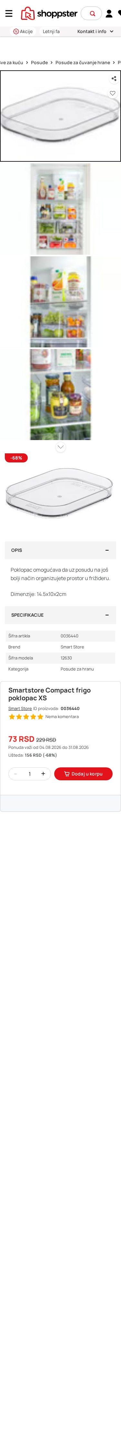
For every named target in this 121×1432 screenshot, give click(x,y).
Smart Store (20, 708)
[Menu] (11, 13)
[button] (93, 14)
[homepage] (49, 12)
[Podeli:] (114, 79)
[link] (109, 13)
